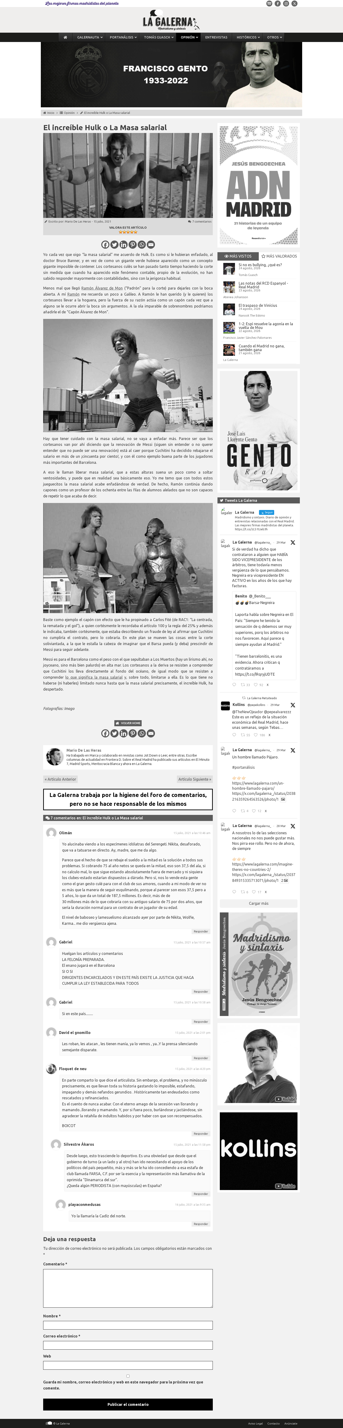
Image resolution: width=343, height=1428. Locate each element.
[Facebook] (105, 245)
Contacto (273, 1423)
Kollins (239, 704)
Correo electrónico (61, 1336)
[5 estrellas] (135, 232)
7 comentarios (202, 221)
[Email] (151, 245)
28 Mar (281, 825)
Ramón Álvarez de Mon (102, 288)
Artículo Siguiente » (194, 779)
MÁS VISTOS (240, 256)
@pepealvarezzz (277, 712)
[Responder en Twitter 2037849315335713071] (235, 892)
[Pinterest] (133, 245)
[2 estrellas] (124, 232)
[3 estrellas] (128, 232)
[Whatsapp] (142, 245)
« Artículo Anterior (60, 779)
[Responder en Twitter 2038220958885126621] (235, 685)
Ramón (73, 294)
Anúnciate (291, 1423)
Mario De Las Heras (78, 221)
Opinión (69, 112)
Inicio (50, 112)
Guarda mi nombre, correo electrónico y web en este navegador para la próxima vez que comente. (123, 1385)
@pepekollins (256, 704)
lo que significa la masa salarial (93, 677)
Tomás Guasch (248, 274)
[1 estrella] (120, 232)
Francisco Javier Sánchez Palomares (247, 337)
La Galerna (230, 359)
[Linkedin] (123, 245)
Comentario (55, 1264)
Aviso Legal (255, 1423)
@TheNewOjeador (247, 712)
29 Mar (281, 542)
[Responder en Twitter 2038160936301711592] (235, 735)
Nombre (52, 1316)
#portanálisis (243, 767)
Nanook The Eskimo (252, 315)
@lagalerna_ (263, 542)
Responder (201, 931)
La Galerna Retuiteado (262, 698)
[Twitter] (114, 245)
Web (47, 1356)
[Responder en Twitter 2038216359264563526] (235, 811)
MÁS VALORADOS (281, 256)
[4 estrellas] (132, 232)
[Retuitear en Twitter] (243, 698)
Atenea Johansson (235, 297)
